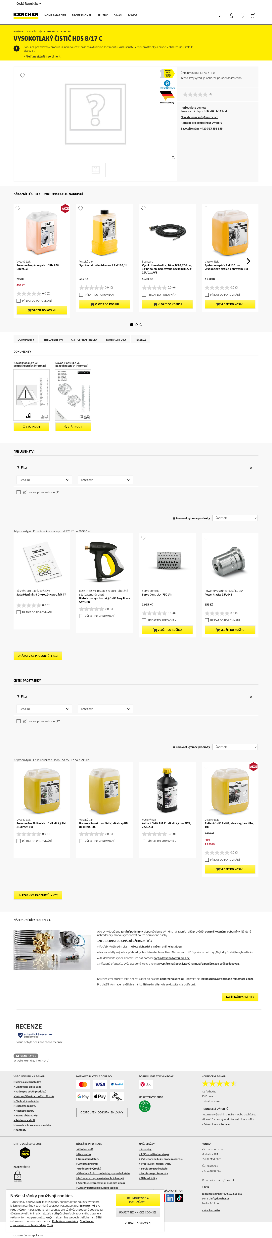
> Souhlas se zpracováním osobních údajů (100, 1183)
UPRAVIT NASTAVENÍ (138, 1222)
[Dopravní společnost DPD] (146, 1084)
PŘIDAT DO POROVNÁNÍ (37, 300)
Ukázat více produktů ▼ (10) (38, 656)
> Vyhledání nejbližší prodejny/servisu (161, 1159)
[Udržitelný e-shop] (153, 1106)
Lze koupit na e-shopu (44, 492)
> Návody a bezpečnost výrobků (32, 1125)
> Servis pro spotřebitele (153, 1168)
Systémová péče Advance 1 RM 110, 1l (103, 265)
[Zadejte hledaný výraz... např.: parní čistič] (220, 16)
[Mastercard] (83, 1084)
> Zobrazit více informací (216, 1124)
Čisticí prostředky (84, 339)
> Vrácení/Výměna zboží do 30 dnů (34, 1096)
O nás (118, 15)
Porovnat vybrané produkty (192, 518)
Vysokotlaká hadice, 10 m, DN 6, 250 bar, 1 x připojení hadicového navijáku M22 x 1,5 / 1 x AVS (167, 269)
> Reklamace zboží (24, 1120)
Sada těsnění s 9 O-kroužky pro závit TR (41, 594)
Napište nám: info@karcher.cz (199, 117)
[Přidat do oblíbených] (22, 75)
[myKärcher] (231, 16)
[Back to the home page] (27, 15)
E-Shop (132, 15)
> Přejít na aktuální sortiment (42, 56)
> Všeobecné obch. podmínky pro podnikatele (103, 1173)
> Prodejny (145, 1149)
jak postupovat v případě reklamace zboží (227, 979)
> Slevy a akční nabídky (27, 1081)
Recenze (140, 339)
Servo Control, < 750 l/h (156, 594)
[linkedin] (170, 1198)
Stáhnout (32, 427)
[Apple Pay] (100, 1096)
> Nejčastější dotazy (87, 1159)
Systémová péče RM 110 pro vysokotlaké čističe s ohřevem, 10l (226, 267)
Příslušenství (53, 339)
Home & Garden (55, 15)
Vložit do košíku (44, 310)
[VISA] (100, 1084)
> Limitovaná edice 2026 (27, 1086)
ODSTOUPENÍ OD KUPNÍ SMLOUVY (101, 1112)
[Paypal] (117, 1084)
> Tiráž (205, 1186)
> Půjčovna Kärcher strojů (154, 1154)
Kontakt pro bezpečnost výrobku (201, 123)
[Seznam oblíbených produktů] (242, 15)
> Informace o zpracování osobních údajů (100, 1178)
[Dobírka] (117, 1096)
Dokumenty (26, 339)
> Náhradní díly (148, 1178)
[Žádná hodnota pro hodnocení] (196, 94)
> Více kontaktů (211, 1210)
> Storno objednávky (26, 1115)
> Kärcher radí (84, 1149)
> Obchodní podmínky (26, 1101)
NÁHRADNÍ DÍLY (116, 339)
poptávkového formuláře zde (172, 958)
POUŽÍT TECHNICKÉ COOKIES (138, 1212)
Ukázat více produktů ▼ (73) (38, 895)
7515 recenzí (209, 1096)
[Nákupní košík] (253, 16)
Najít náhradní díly (240, 997)
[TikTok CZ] (179, 1198)
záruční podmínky (132, 931)
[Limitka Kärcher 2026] (28, 1153)
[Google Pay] (83, 1096)
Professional (82, 15)
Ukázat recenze (211, 1101)
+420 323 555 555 (232, 1193)
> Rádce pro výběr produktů (30, 1091)
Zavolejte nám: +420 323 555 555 (202, 128)
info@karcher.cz (219, 1198)
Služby (103, 15)
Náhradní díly (151, 984)
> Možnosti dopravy (25, 1105)
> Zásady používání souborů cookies (97, 1187)
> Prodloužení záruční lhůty (155, 1163)
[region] (85, 1211)
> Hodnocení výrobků (88, 1168)
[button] (131, 324)
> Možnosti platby (24, 1110)
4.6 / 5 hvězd (209, 1091)
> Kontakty (20, 1129)
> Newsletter (83, 1154)
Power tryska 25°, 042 (218, 594)
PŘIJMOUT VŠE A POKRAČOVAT (138, 1200)
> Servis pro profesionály (153, 1173)
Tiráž (50, 1225)
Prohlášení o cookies (65, 1221)
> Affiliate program (87, 1163)
